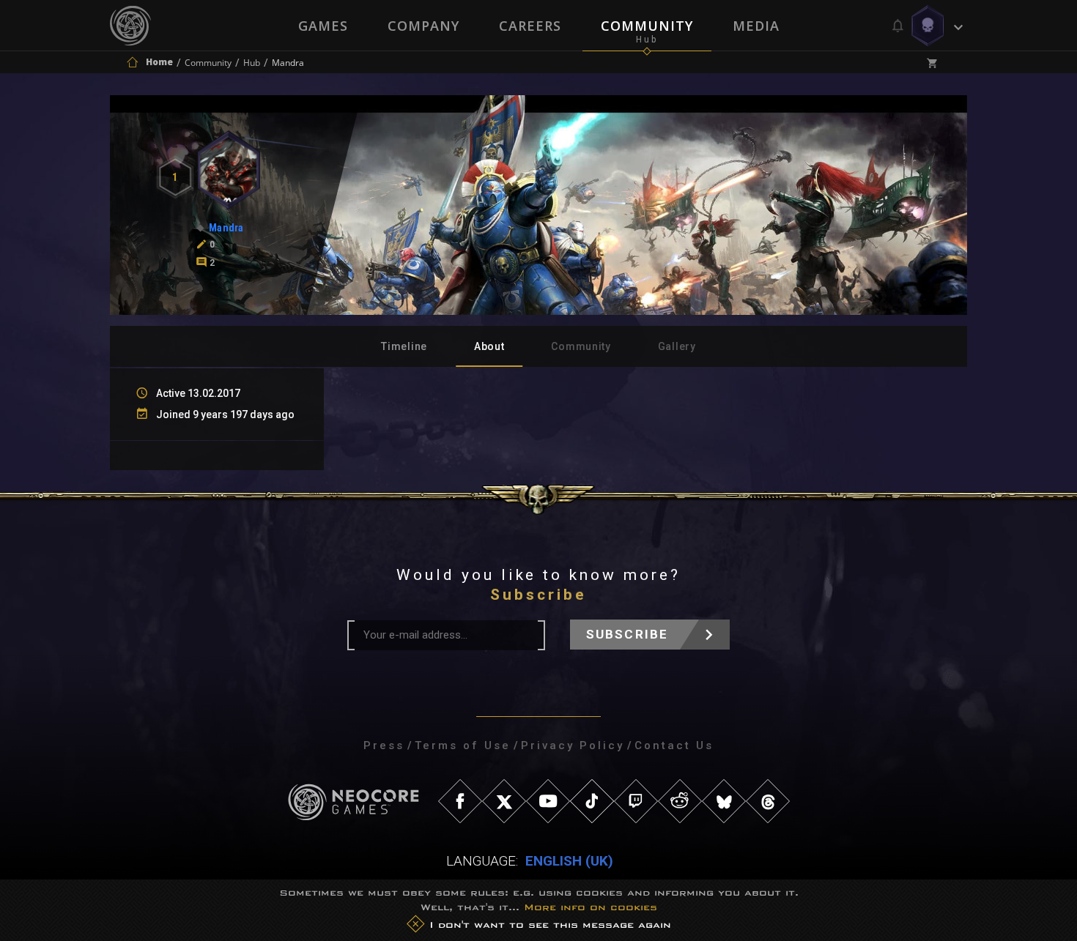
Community (647, 25)
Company (423, 25)
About (489, 346)
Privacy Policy (572, 745)
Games (323, 25)
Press (383, 745)
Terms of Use (463, 745)
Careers (530, 25)
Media (756, 25)
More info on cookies (590, 906)
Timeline (404, 346)
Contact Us (674, 745)
